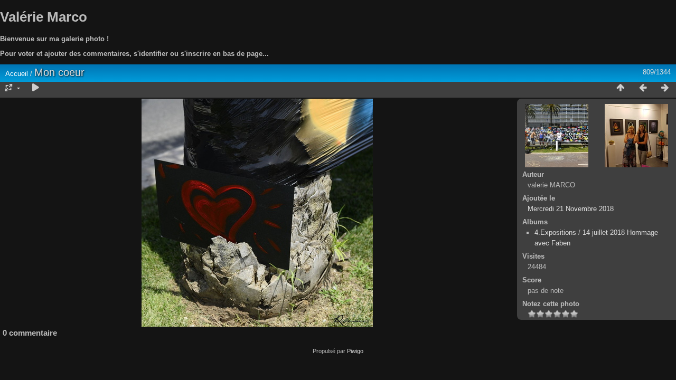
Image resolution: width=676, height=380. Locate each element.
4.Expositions (555, 232)
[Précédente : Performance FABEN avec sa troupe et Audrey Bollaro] (643, 88)
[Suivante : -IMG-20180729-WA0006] (665, 88)
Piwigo (355, 351)
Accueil (16, 74)
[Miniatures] (620, 88)
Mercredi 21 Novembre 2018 (571, 209)
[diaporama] (35, 88)
